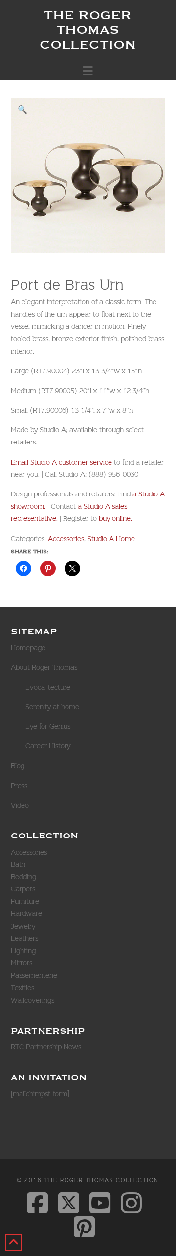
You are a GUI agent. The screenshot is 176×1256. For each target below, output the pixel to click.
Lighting (23, 950)
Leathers (24, 938)
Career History (47, 745)
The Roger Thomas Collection (88, 29)
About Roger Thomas (44, 667)
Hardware (26, 913)
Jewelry (23, 926)
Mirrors (21, 963)
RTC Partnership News (46, 1046)
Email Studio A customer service (61, 462)
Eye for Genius (47, 726)
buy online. (115, 518)
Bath (18, 864)
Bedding (23, 876)
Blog (17, 766)
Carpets (23, 889)
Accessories (66, 538)
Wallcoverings (32, 1000)
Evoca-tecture (47, 687)
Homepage (28, 647)
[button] (88, 70)
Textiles (22, 988)
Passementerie (34, 975)
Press (19, 785)
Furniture (25, 901)
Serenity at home (52, 706)
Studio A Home (111, 538)
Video (20, 805)
